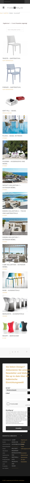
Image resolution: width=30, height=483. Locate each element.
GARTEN (6, 13)
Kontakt (23, 442)
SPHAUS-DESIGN (7, 113)
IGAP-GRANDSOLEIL (7, 60)
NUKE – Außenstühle (11, 290)
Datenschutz (24, 455)
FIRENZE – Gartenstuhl (11, 87)
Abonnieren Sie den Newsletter (24, 460)
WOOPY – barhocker (10, 336)
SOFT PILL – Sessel (9, 111)
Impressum (24, 440)
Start (1, 13)
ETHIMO (4, 138)
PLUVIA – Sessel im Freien (12, 136)
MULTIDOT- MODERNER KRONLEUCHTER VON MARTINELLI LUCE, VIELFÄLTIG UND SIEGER (16, 457)
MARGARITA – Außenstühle (13, 314)
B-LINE (4, 338)
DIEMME (4, 292)
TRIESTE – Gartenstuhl (11, 58)
